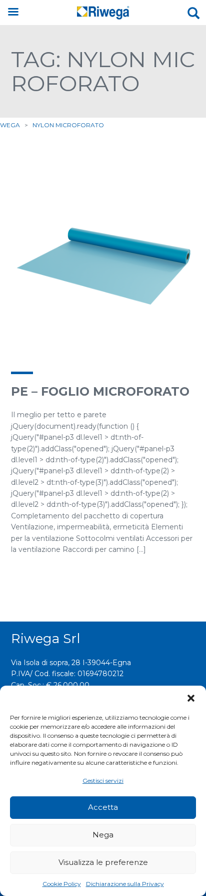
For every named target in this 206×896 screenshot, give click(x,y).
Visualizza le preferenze (103, 862)
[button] (191, 698)
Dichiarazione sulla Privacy (125, 883)
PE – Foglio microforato (100, 391)
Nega (103, 834)
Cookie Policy (61, 883)
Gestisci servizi (103, 780)
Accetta (103, 807)
